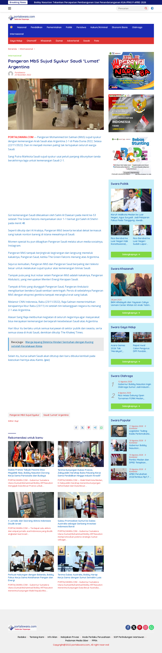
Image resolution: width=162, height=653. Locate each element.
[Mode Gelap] (152, 8)
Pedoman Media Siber (76, 640)
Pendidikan (36, 27)
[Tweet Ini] (82, 427)
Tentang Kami (37, 637)
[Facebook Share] (76, 427)
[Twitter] (133, 627)
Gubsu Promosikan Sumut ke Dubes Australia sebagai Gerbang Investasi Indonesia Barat (77, 523)
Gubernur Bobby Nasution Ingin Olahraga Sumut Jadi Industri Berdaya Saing (134, 385)
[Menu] (10, 8)
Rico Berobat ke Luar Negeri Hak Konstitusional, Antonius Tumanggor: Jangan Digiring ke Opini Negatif (119, 241)
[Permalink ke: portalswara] (10, 73)
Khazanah (46, 40)
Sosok (86, 40)
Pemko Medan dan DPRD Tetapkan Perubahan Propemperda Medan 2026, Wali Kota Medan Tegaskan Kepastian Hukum (140, 461)
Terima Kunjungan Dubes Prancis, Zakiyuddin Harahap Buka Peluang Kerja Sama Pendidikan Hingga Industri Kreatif (79, 473)
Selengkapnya (130, 254)
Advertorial (73, 40)
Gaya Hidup (16, 40)
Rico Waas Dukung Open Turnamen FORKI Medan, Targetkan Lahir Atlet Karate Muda (133, 397)
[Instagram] (145, 627)
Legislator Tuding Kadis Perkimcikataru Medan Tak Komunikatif (140, 432)
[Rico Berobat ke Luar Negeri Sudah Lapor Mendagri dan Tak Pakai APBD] (142, 230)
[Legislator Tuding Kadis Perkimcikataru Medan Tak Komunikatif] (119, 431)
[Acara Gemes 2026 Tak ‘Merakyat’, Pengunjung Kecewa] (120, 337)
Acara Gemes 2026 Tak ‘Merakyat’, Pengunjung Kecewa (118, 348)
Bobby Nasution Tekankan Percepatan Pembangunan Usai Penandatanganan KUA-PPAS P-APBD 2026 (66, 2)
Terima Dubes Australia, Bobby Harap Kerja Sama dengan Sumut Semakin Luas (79, 576)
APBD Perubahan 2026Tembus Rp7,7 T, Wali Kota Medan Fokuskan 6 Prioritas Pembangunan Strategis (140, 475)
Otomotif (31, 40)
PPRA (94, 640)
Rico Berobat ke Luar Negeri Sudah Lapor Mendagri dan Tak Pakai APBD (141, 241)
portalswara (20, 72)
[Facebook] (128, 627)
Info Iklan (52, 637)
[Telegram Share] (95, 427)
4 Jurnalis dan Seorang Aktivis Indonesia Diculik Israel (29, 522)
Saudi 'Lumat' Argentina (56, 415)
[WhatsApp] (151, 627)
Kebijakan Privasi (70, 637)
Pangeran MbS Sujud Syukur (24, 415)
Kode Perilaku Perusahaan (96, 637)
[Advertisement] (56, 188)
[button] (146, 8)
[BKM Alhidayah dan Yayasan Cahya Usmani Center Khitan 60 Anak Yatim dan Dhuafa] (131, 284)
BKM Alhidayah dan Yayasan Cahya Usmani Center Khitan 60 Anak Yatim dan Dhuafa (130, 304)
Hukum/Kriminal (99, 27)
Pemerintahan (54, 27)
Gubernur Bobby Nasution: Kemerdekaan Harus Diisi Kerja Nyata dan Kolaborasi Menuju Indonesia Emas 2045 (140, 447)
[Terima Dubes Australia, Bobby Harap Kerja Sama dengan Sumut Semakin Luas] (81, 559)
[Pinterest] (139, 627)
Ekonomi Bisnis (120, 27)
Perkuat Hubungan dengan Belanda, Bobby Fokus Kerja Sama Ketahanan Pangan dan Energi (31, 577)
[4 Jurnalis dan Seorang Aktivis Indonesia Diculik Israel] (31, 505)
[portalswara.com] (21, 17)
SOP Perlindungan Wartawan (129, 637)
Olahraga (137, 27)
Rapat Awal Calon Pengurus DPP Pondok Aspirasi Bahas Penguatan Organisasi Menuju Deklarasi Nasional (142, 348)
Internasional (17, 34)
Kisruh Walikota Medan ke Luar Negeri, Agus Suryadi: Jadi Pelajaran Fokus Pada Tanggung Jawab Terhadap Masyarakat (130, 217)
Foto (96, 40)
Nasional (21, 27)
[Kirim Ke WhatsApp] (101, 427)
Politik (69, 27)
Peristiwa (81, 27)
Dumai (59, 40)
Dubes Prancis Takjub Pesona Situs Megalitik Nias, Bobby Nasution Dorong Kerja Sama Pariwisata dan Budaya (28, 472)
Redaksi (22, 637)
